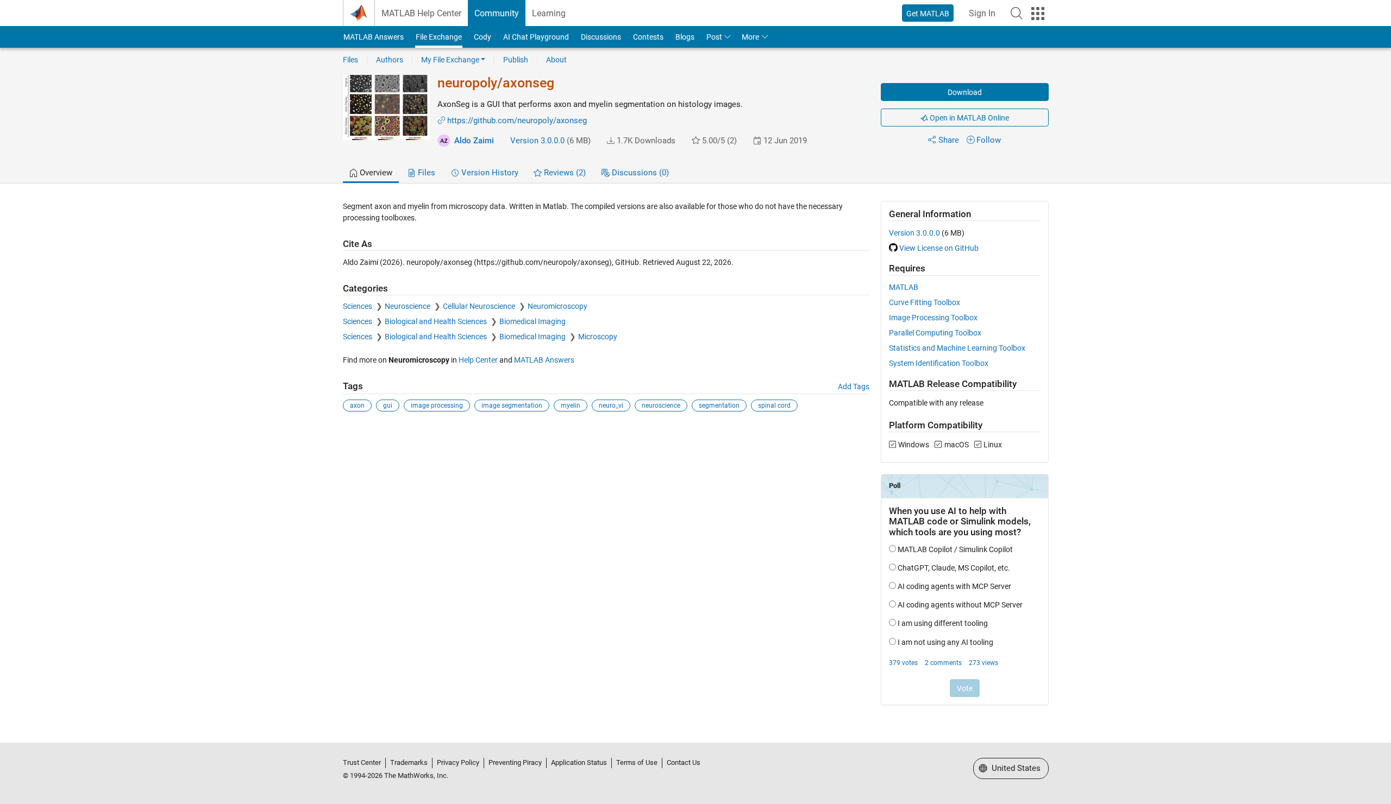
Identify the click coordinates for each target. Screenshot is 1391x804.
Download (965, 92)
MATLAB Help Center (421, 13)
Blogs (684, 37)
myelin (570, 405)
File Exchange (439, 37)
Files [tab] (425, 173)
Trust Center (362, 762)
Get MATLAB (927, 13)
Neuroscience (408, 306)
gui (387, 405)
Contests (648, 37)
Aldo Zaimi (474, 140)
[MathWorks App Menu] (1037, 13)
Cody (482, 37)
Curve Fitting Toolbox (924, 302)
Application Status (579, 762)
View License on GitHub (939, 248)
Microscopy (597, 336)
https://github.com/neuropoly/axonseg (517, 120)
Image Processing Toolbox (933, 317)
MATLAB (903, 287)
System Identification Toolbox (938, 363)
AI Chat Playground (536, 37)
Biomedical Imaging (532, 321)
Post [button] (714, 37)
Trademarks (409, 762)
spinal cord (774, 405)
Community (496, 13)
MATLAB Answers (373, 37)
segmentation (719, 405)
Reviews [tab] (564, 173)
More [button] (750, 37)
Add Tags (853, 386)
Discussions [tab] (639, 173)
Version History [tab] (488, 173)
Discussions (601, 37)
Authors (389, 60)
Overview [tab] (375, 173)
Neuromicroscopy (557, 306)
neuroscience (661, 405)
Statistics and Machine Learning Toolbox (957, 348)
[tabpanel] (696, 460)
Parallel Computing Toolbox (935, 332)
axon (357, 405)
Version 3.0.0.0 (537, 140)
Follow (988, 140)
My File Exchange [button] (450, 60)
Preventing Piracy (515, 762)
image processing (437, 405)
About (556, 60)
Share (948, 140)
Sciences (358, 306)
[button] (1016, 13)
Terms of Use (636, 762)
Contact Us (683, 762)
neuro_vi (611, 405)
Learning (549, 13)
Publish (515, 60)
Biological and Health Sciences (436, 321)
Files (350, 60)
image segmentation (511, 405)
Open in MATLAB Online (968, 117)
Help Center (478, 360)
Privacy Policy (458, 762)
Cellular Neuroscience (480, 306)
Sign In (982, 13)
